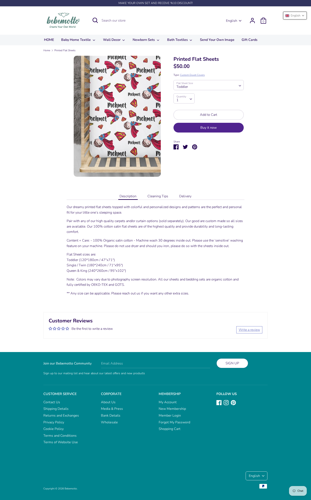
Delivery (185, 196)
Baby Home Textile (76, 39)
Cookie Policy (53, 429)
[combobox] (208, 85)
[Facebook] (219, 402)
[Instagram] (226, 402)
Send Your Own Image (217, 39)
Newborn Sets (144, 39)
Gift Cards (249, 39)
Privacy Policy (53, 422)
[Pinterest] (233, 402)
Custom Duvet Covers (192, 75)
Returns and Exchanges (61, 415)
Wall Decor (112, 39)
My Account (168, 402)
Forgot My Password (174, 422)
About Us (108, 402)
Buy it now (208, 127)
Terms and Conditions (60, 435)
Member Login (170, 415)
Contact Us (51, 402)
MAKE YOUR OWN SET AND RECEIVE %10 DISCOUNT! (155, 3)
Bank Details (110, 415)
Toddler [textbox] (182, 86)
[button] (295, 15)
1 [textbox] (177, 100)
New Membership (172, 408)
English (231, 20)
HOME (49, 39)
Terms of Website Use (60, 442)
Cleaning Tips (157, 196)
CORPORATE (111, 394)
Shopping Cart (169, 429)
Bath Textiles (178, 39)
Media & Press (112, 408)
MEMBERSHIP (170, 394)
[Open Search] (95, 20)
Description (128, 196)
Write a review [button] (249, 329)
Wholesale (109, 422)
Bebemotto (71, 488)
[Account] (252, 19)
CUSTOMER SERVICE (60, 394)
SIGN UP (232, 363)
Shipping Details (56, 408)
